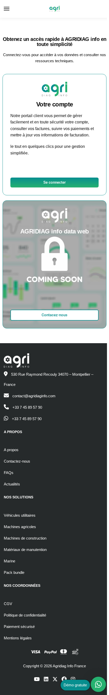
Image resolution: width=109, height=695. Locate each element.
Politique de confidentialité (25, 615)
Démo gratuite (75, 685)
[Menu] (11, 9)
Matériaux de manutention (25, 549)
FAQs (8, 472)
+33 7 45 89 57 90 (27, 407)
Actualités (12, 484)
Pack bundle (14, 572)
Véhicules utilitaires (19, 515)
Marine (9, 561)
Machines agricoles (20, 527)
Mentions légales (18, 638)
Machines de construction (25, 538)
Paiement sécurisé (19, 626)
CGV (8, 604)
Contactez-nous (17, 461)
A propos (11, 450)
